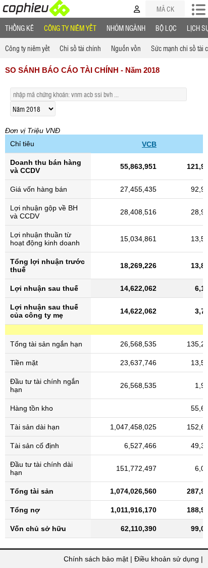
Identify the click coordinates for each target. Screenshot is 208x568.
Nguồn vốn (126, 48)
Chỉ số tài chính (80, 48)
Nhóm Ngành (126, 27)
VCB (149, 144)
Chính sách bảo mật (96, 559)
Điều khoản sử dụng (166, 559)
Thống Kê (19, 27)
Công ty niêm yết (70, 27)
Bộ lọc (166, 27)
